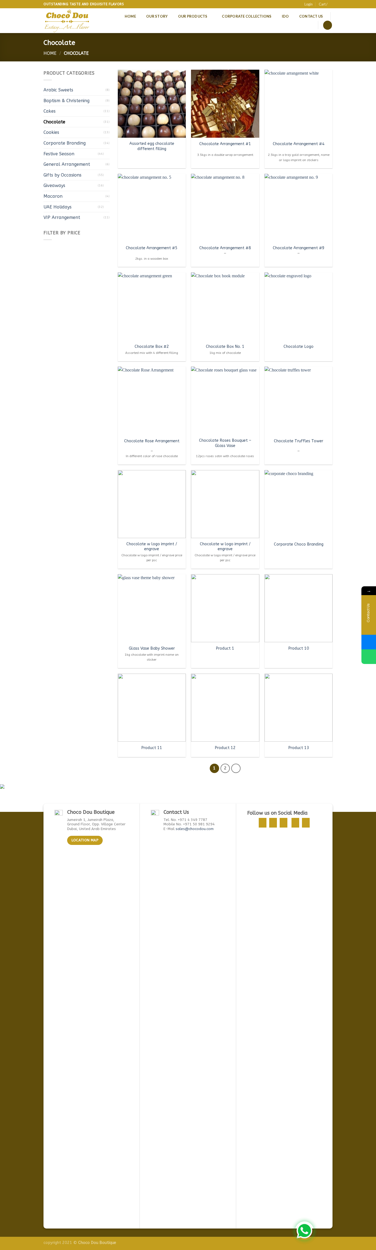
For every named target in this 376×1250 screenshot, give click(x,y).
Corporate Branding (64, 143)
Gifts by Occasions (62, 175)
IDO (285, 16)
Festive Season (58, 153)
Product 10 (298, 648)
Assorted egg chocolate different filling (151, 146)
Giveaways (54, 185)
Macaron (52, 196)
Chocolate (54, 121)
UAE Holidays (57, 207)
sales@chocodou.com (195, 829)
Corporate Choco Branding (298, 544)
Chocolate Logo (299, 346)
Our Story (157, 16)
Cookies (51, 132)
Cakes (49, 111)
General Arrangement (66, 164)
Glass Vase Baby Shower (152, 648)
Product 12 (225, 747)
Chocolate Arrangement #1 (225, 144)
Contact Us (311, 16)
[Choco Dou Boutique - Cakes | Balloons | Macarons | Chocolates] (67, 20)
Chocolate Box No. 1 (225, 346)
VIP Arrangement (61, 217)
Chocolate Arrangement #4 (299, 144)
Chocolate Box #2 (152, 346)
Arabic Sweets (58, 90)
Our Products (193, 16)
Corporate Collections (246, 16)
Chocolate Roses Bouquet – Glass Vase (225, 443)
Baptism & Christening (66, 100)
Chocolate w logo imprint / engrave (151, 547)
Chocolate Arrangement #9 (299, 248)
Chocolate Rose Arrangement (151, 441)
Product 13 (298, 747)
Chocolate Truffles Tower (298, 441)
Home (130, 16)
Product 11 (151, 747)
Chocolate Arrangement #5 (152, 248)
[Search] (327, 25)
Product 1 (225, 648)
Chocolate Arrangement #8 (225, 248)
